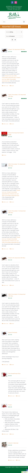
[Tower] (4, 406)
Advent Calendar (13, 443)
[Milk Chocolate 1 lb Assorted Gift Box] (4, 165)
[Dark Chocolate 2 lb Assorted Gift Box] (4, 96)
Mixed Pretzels (12, 332)
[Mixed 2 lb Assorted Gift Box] (4, 259)
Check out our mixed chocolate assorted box (11, 192)
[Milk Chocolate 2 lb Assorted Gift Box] (4, 295)
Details (12, 85)
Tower (10, 405)
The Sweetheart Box (14, 373)
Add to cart (5, 85)
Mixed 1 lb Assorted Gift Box (16, 49)
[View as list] (15, 39)
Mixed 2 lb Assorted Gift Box (16, 258)
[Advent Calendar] (4, 445)
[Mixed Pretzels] (4, 333)
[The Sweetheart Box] (4, 375)
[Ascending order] (21, 32)
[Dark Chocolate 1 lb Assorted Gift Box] (4, 212)
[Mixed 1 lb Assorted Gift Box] (4, 50)
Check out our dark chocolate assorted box (11, 79)
